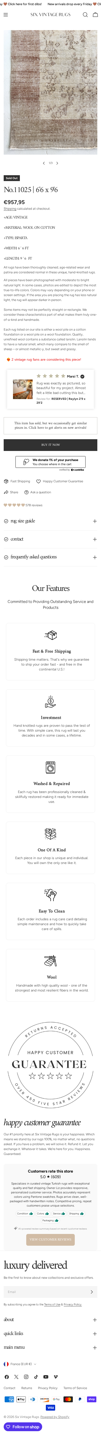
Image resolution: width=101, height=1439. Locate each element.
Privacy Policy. (73, 1304)
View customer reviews (50, 1240)
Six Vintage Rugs (27, 1417)
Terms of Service (75, 1388)
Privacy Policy (48, 1388)
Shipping (10, 208)
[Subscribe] (92, 1292)
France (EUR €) (21, 1364)
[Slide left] (44, 163)
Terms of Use (52, 1304)
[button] (50, 389)
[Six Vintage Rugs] (50, 14)
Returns (26, 1388)
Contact (9, 1388)
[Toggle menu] (6, 15)
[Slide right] (57, 163)
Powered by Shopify (54, 1417)
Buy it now (50, 445)
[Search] (85, 15)
